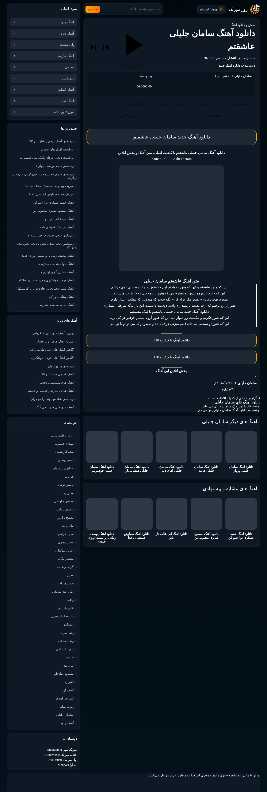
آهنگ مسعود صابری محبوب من (53, 210)
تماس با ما (253, 775)
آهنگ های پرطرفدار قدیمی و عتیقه (51, 390)
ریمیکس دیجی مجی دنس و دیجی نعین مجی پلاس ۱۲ (46, 245)
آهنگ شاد (67, 101)
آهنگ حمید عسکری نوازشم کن (53, 202)
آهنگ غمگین (65, 89)
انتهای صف (205, 104)
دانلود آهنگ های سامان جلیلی (237, 402)
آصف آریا (68, 690)
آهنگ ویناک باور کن (61, 296)
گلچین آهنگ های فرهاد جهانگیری (52, 358)
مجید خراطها (65, 534)
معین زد (68, 493)
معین (70, 575)
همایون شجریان (63, 468)
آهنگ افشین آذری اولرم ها (56, 272)
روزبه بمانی (66, 706)
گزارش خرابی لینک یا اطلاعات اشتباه (232, 398)
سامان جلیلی (246, 58)
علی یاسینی (66, 608)
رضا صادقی (66, 641)
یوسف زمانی (65, 509)
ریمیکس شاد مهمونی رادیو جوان (52, 399)
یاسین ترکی (66, 484)
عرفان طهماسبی (62, 435)
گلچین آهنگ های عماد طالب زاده (52, 349)
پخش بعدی (239, 104)
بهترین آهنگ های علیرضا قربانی (53, 333)
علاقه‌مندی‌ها (137, 104)
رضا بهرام (67, 632)
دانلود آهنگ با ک (179, 340)
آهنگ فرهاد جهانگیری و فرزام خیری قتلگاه (46, 280)
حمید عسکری (65, 649)
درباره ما (239, 775)
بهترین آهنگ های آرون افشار (55, 341)
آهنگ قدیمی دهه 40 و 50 (57, 374)
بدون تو (190, 293)
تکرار (104, 104)
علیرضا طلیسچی (62, 616)
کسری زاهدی (65, 698)
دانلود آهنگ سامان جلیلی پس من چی (222, 410)
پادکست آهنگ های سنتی (57, 149)
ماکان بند (68, 526)
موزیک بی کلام (64, 112)
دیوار (180, 318)
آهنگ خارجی (65, 56)
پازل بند (69, 665)
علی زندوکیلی (64, 550)
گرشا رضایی (65, 567)
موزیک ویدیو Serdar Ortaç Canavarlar (49, 186)
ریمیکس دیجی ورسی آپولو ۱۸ (54, 166)
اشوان (69, 682)
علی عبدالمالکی (63, 591)
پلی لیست (67, 44)
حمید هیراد (67, 583)
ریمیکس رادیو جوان (61, 366)
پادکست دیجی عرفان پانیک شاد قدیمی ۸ (47, 157)
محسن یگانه (66, 558)
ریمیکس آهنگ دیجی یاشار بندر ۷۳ (51, 141)
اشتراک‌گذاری (129, 116)
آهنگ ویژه (67, 33)
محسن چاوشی (64, 501)
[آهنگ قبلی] (106, 47)
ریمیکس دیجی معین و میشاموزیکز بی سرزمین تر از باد (44, 176)
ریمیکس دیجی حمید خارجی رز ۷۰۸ (51, 235)
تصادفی (213, 116)
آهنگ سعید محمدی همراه (57, 305)
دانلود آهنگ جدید (229, 65)
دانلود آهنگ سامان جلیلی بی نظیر (224, 406)
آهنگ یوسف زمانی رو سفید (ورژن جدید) (47, 255)
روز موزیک (238, 9)
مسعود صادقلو (64, 673)
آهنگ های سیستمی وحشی (56, 382)
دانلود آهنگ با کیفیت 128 (171, 357)
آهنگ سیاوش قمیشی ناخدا (56, 227)
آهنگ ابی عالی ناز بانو (59, 219)
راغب (70, 599)
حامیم (70, 657)
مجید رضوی (66, 542)
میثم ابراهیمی (64, 452)
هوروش (69, 476)
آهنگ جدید (67, 22)
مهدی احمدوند (64, 443)
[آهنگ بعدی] (93, 47)
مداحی (69, 67)
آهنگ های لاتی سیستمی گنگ (55, 407)
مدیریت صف (171, 104)
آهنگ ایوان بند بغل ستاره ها (56, 264)
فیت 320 (160, 340)
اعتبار (123, 299)
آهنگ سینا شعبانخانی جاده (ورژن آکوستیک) (45, 288)
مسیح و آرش (65, 517)
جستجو (92, 9)
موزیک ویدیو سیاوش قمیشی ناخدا (51, 194)
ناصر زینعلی (66, 460)
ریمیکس (68, 78)
